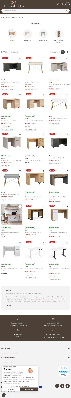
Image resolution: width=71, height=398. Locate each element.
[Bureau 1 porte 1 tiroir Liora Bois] (35, 142)
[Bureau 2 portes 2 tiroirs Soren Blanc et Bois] (29, 126)
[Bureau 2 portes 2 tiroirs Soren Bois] (35, 102)
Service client (18, 334)
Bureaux (14, 17)
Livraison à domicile (53, 323)
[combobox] (35, 11)
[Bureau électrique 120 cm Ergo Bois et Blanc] (32, 274)
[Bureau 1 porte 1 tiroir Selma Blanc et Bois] (59, 214)
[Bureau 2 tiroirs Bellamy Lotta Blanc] (35, 89)
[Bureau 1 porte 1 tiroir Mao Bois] (35, 179)
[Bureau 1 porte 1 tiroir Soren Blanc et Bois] (5, 126)
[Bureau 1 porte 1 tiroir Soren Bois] (11, 102)
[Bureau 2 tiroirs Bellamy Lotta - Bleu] (32, 89)
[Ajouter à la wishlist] (20, 58)
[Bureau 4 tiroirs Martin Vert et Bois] (59, 142)
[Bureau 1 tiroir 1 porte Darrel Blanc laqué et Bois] (11, 250)
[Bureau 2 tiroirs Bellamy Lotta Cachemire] (35, 66)
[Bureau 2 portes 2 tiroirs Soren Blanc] (26, 126)
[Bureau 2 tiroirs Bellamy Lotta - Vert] (26, 89)
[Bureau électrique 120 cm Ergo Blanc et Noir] (29, 274)
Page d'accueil (5, 17)
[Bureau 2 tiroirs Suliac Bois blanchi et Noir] (11, 214)
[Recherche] (67, 11)
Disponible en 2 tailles (7, 89)
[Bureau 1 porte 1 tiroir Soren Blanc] (2, 126)
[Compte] (62, 4)
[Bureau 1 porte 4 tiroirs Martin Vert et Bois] (11, 66)
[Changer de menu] (2, 4)
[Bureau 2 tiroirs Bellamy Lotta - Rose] (29, 89)
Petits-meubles (10, 392)
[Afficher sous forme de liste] (67, 52)
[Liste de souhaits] (58, 4)
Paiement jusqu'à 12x (17, 323)
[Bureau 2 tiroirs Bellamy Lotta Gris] (11, 179)
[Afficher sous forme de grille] (63, 52)
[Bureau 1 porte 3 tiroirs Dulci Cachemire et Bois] (59, 66)
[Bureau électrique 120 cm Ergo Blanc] (35, 250)
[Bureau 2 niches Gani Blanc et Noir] (26, 237)
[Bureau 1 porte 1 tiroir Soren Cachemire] (8, 126)
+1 (61, 123)
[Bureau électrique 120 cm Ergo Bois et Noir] (26, 274)
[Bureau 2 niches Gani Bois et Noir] (35, 214)
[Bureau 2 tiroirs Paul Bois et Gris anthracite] (59, 179)
